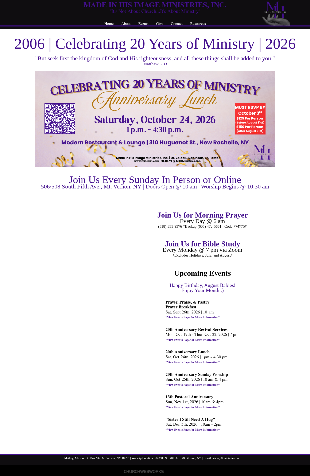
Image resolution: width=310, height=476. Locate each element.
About (126, 23)
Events (143, 23)
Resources (198, 23)
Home (109, 23)
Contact (177, 23)
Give (159, 23)
